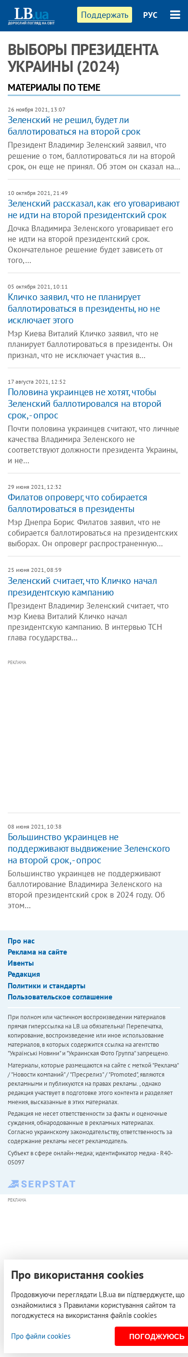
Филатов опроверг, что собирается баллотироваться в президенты (78, 503)
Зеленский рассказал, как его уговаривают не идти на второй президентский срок (93, 209)
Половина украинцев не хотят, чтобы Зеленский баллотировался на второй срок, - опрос (84, 403)
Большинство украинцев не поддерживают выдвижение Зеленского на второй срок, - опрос (89, 848)
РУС (150, 15)
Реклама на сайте (37, 951)
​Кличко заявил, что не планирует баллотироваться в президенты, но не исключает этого (84, 308)
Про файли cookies (40, 1336)
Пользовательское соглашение (60, 996)
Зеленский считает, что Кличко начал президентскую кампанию (82, 586)
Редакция (24, 974)
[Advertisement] (98, 735)
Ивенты (21, 963)
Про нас (21, 940)
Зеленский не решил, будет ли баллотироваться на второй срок (74, 125)
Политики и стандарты (46, 985)
